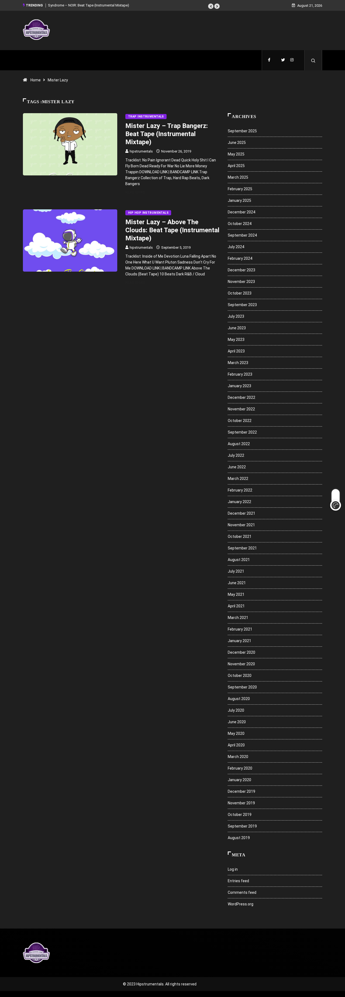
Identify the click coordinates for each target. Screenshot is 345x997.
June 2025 (237, 142)
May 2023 (236, 339)
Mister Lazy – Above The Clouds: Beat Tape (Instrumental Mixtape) (172, 230)
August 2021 (239, 560)
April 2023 (236, 351)
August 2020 (239, 699)
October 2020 (239, 675)
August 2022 (239, 444)
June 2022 (237, 467)
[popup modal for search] (313, 60)
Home (35, 80)
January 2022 (239, 502)
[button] (210, 6)
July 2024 (236, 247)
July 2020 (236, 710)
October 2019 (239, 814)
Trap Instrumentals (146, 116)
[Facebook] (269, 60)
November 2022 (241, 409)
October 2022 (239, 420)
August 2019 (239, 838)
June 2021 (237, 583)
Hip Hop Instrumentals (148, 212)
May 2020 (236, 733)
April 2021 (236, 606)
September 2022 (242, 432)
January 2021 (239, 641)
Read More (135, 192)
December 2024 (241, 212)
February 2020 (240, 768)
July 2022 (236, 455)
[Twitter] (283, 60)
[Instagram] (292, 60)
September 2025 (242, 131)
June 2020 (237, 722)
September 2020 (242, 687)
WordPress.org (240, 904)
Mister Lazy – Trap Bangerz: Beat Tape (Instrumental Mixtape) (166, 134)
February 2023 (240, 374)
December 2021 (241, 513)
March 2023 (238, 363)
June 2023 (237, 328)
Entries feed (238, 881)
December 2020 (241, 652)
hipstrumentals (141, 151)
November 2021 (241, 525)
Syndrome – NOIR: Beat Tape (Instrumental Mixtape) (88, 5)
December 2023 (241, 270)
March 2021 (238, 617)
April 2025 (236, 166)
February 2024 (240, 258)
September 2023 (242, 305)
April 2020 (236, 745)
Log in (233, 869)
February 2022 (240, 490)
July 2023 (236, 316)
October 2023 (239, 293)
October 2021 (239, 536)
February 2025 (240, 189)
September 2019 (242, 826)
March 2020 (238, 756)
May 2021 (236, 594)
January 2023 (239, 386)
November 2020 (241, 664)
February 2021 (240, 629)
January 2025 (239, 200)
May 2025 (236, 154)
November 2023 (241, 281)
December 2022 (241, 397)
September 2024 (242, 235)
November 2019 (241, 803)
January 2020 (239, 780)
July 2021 (236, 571)
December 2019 (241, 791)
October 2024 (239, 223)
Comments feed (242, 892)
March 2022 (238, 478)
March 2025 (238, 177)
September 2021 (242, 548)
